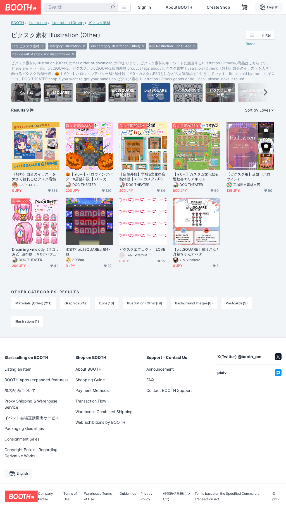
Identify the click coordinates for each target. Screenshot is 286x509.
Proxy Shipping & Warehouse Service (30, 404)
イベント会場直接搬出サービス (31, 417)
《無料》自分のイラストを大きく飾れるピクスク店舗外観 (34, 176)
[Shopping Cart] (244, 7)
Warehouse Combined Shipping (104, 411)
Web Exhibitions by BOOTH (100, 422)
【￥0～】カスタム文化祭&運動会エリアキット (195, 176)
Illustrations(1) (27, 321)
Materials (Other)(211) (33, 303)
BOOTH (17, 22)
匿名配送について (20, 390)
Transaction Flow (90, 401)
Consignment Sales (21, 439)
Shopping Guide (90, 379)
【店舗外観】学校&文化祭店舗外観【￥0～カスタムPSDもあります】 (142, 176)
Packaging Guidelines (24, 428)
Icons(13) (106, 303)
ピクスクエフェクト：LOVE (142, 249)
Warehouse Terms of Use (98, 496)
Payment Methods (92, 390)
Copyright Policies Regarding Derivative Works (31, 452)
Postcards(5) (237, 303)
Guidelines (128, 494)
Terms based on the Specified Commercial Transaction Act (227, 496)
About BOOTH (179, 7)
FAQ (150, 379)
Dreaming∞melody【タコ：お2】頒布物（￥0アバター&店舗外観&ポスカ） (35, 252)
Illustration (38, 22)
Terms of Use (70, 496)
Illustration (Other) (68, 22)
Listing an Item (17, 369)
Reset (250, 44)
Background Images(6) (194, 303)
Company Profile (45, 496)
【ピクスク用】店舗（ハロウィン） (248, 176)
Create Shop (218, 7)
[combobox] (81, 7)
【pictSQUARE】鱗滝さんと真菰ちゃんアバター (196, 251)
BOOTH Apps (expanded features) (36, 379)
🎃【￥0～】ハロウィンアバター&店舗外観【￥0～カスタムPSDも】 (89, 176)
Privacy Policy (146, 496)
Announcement (160, 369)
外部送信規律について (176, 496)
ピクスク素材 (99, 22)
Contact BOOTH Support (169, 390)
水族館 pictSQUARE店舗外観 (88, 251)
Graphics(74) (75, 303)
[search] (112, 7)
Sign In (144, 7)
